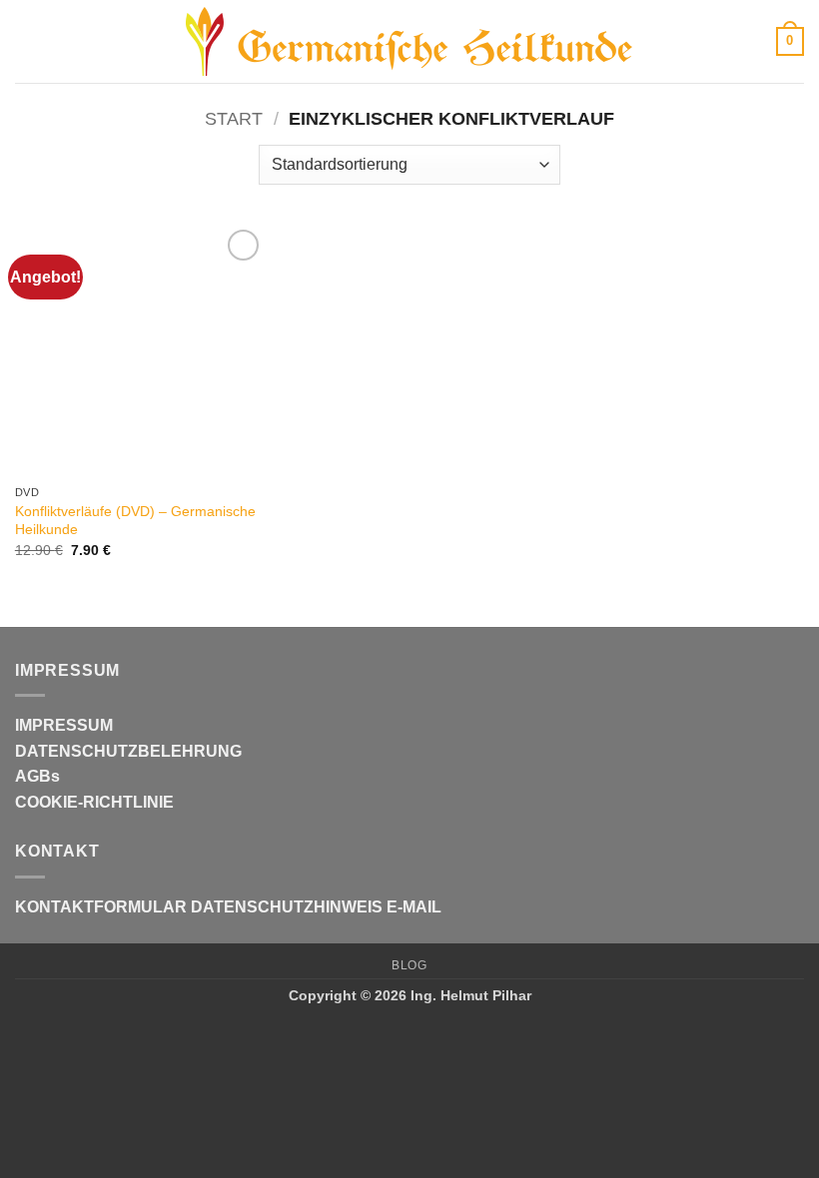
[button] (27, 41)
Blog (409, 965)
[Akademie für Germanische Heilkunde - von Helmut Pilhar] (409, 42)
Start (234, 118)
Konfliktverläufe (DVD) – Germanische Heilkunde (135, 520)
